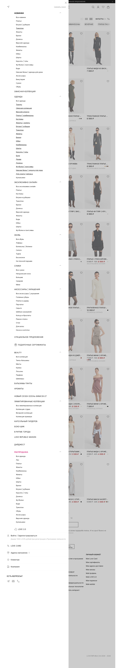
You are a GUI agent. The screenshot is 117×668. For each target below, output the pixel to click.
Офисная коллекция (24, 108)
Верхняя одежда (22, 112)
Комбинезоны (21, 145)
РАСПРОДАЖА (21, 452)
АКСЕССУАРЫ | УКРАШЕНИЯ (27, 289)
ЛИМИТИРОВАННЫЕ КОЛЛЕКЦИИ (29, 401)
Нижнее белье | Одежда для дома (29, 170)
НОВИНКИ (19, 13)
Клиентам (15, 560)
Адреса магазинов (20, 553)
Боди (18, 156)
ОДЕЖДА (18, 97)
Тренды (19, 104)
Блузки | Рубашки (23, 126)
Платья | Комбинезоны (25, 115)
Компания (15, 567)
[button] (66, 2)
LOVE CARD (16, 546)
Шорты (18, 148)
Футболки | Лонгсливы (24, 167)
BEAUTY (18, 352)
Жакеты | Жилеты (23, 123)
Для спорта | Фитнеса (24, 174)
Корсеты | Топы (22, 152)
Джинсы (19, 163)
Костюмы (19, 119)
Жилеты (19, 134)
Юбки (18, 141)
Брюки (18, 137)
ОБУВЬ (17, 235)
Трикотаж (20, 28)
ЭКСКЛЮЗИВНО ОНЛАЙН (25, 182)
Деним (18, 159)
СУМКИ (17, 266)
